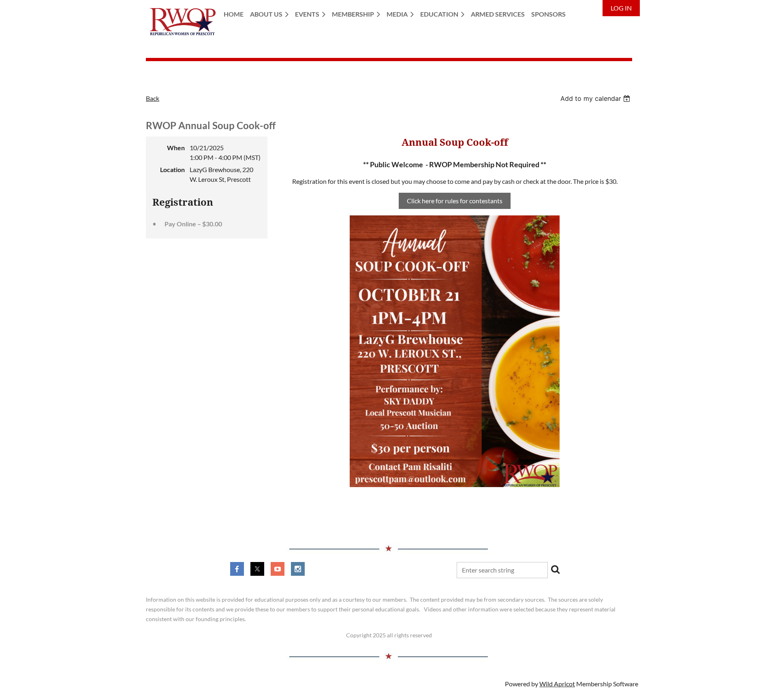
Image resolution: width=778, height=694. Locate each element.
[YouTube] (277, 569)
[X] (257, 569)
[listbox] (596, 98)
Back (152, 98)
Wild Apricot (557, 684)
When (176, 147)
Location (172, 169)
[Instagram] (298, 569)
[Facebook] (237, 569)
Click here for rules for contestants (454, 200)
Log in (621, 8)
